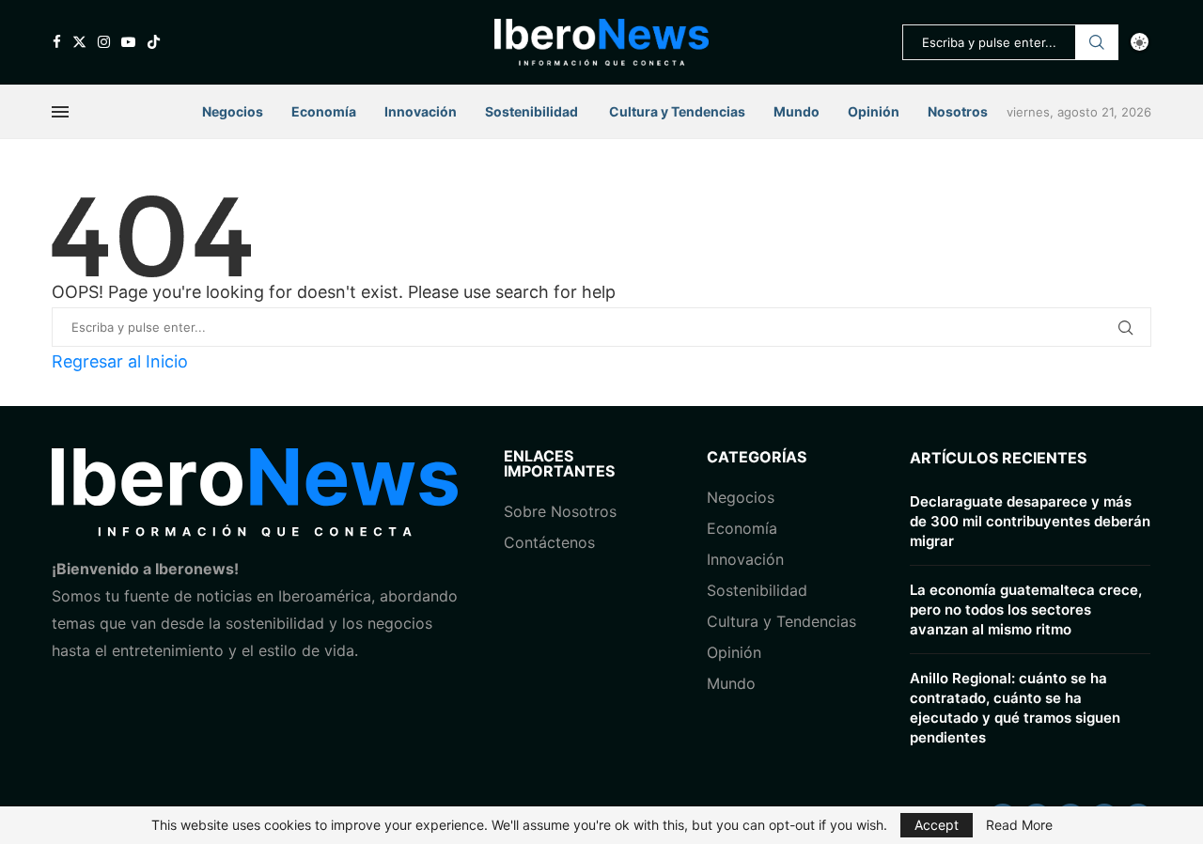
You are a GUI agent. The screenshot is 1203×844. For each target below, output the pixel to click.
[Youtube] (128, 42)
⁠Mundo (731, 683)
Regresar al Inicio (120, 361)
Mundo (796, 111)
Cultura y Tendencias (781, 621)
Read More (1019, 825)
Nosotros (958, 111)
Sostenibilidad (531, 111)
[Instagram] (104, 42)
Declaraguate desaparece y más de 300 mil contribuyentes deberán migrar (1030, 521)
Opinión (873, 111)
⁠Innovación (745, 559)
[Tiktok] (154, 42)
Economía (323, 111)
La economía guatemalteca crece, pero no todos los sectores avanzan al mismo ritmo (1026, 609)
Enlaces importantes (559, 463)
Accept (936, 825)
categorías (756, 456)
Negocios (232, 111)
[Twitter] (79, 42)
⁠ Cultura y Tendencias (675, 111)
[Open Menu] (60, 111)
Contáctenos (549, 542)
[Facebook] (57, 42)
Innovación (420, 111)
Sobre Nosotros (560, 511)
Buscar (1096, 42)
